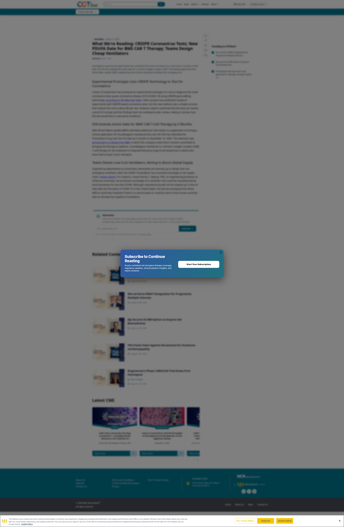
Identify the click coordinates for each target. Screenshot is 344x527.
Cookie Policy (27, 524)
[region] (172, 521)
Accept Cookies (284, 520)
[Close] (340, 521)
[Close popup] (220, 252)
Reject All (265, 520)
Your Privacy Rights (244, 520)
